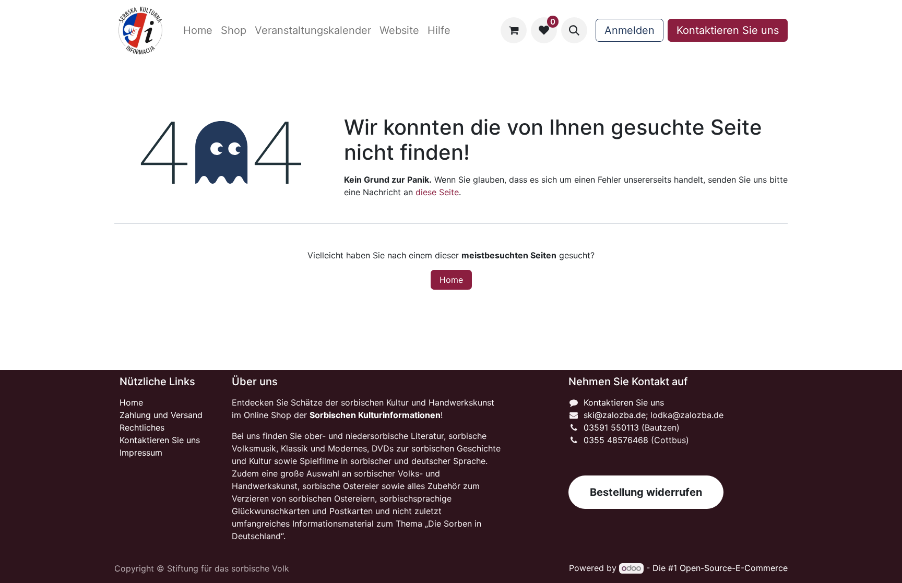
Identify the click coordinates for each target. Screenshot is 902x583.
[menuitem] (198, 30)
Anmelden (629, 30)
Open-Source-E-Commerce (734, 568)
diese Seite (437, 192)
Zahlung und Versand (161, 415)
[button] (574, 30)
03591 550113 (611, 427)
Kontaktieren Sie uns (727, 30)
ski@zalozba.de (615, 415)
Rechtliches (142, 427)
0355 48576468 (616, 440)
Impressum (141, 452)
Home (451, 280)
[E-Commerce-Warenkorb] (514, 30)
